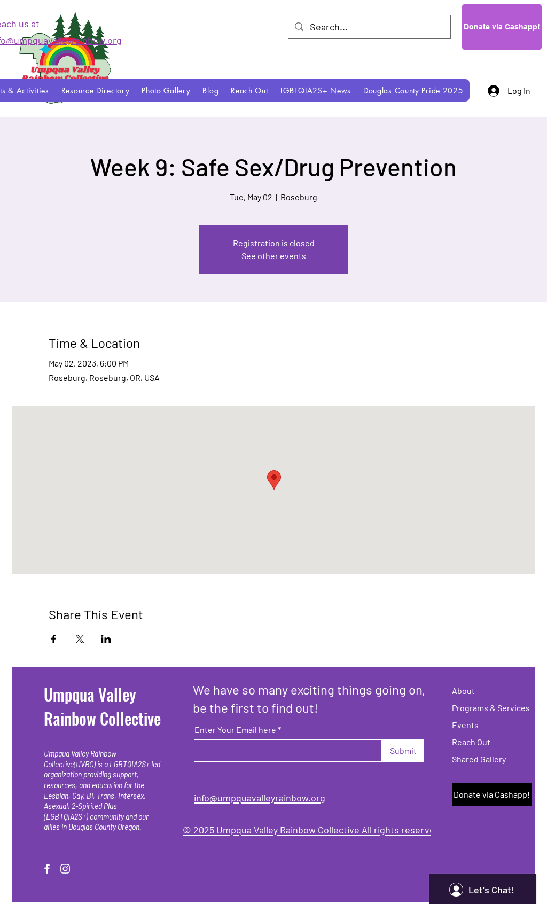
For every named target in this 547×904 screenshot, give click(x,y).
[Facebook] (47, 868)
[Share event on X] (80, 639)
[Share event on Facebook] (54, 639)
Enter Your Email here (235, 730)
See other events (273, 256)
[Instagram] (65, 868)
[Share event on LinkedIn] (106, 639)
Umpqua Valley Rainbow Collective (102, 706)
